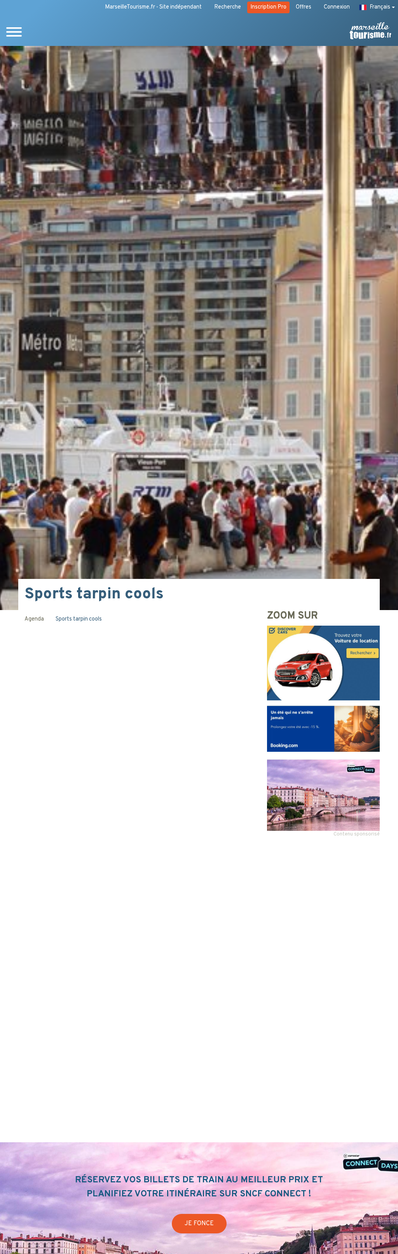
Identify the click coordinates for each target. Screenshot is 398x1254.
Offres (303, 7)
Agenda (34, 619)
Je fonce (199, 1224)
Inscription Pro (268, 7)
